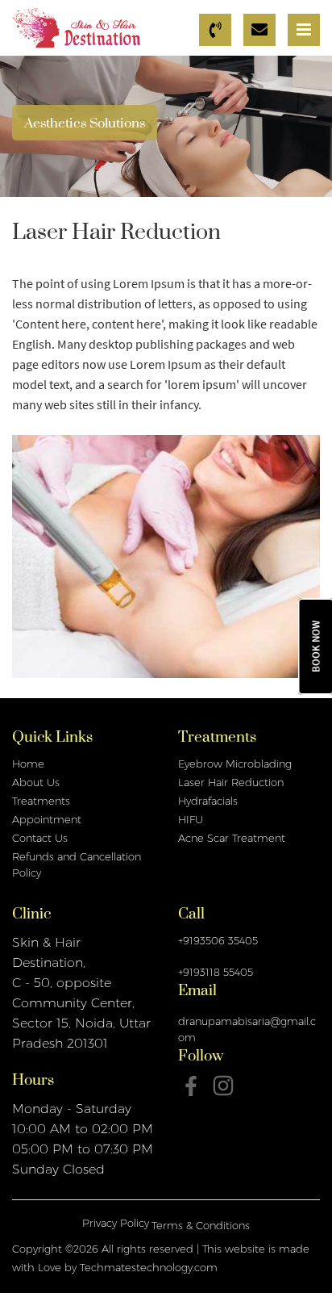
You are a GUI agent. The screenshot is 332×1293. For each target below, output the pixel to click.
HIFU (190, 819)
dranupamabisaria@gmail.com (247, 1029)
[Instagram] (223, 1085)
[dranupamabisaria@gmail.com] (261, 30)
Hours (33, 1083)
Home (28, 763)
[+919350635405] (217, 30)
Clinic (31, 917)
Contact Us (40, 837)
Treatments (41, 800)
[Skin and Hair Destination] (76, 26)
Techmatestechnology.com (149, 1267)
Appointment (46, 819)
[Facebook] (191, 1086)
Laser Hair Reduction (231, 782)
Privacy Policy (115, 1222)
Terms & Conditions (200, 1225)
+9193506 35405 (218, 940)
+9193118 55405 (215, 971)
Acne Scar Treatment (231, 837)
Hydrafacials (208, 800)
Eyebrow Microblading (235, 763)
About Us (36, 782)
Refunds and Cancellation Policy (76, 864)
